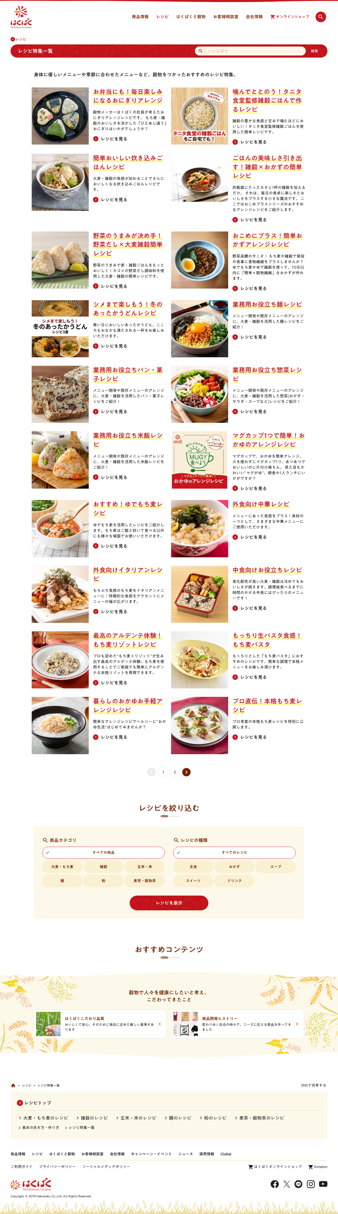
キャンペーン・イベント (151, 1154)
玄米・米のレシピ (138, 1118)
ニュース (185, 1154)
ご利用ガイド (21, 1167)
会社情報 (117, 1154)
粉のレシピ (215, 1118)
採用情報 (206, 1154)
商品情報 (18, 1154)
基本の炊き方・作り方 (40, 1127)
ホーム (13, 1085)
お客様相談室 (92, 1154)
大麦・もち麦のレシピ (45, 1118)
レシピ (20, 39)
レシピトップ (37, 1103)
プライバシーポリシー (57, 1167)
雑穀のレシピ (94, 1118)
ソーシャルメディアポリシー (106, 1167)
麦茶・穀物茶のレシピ (261, 1118)
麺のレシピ (180, 1118)
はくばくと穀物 (62, 1154)
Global (225, 1154)
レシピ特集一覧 (82, 1127)
